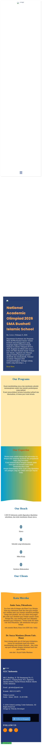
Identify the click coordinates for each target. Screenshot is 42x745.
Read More (10, 366)
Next (40, 485)
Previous (1, 485)
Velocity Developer (18, 709)
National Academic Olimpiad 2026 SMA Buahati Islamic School (20, 318)
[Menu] (21, 172)
